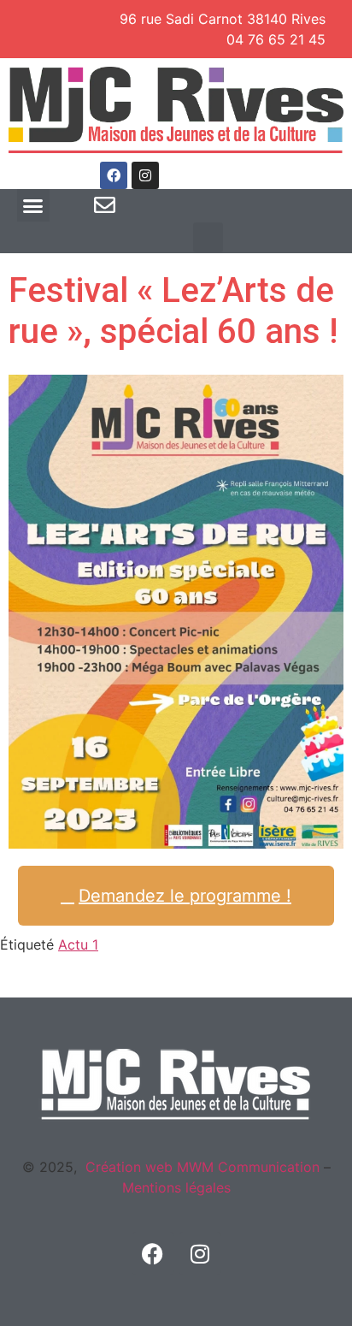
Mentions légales (176, 1187)
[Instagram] (145, 175)
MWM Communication (246, 1166)
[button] (33, 205)
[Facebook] (113, 175)
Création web (129, 1166)
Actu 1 (78, 944)
